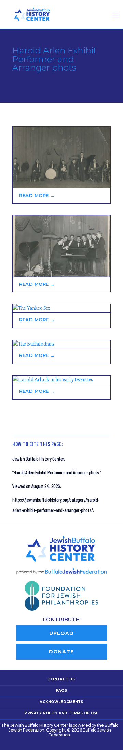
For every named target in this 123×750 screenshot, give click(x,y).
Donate (61, 652)
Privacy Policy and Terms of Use (61, 713)
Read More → (37, 195)
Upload (61, 633)
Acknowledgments (61, 702)
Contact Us (61, 679)
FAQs (61, 690)
